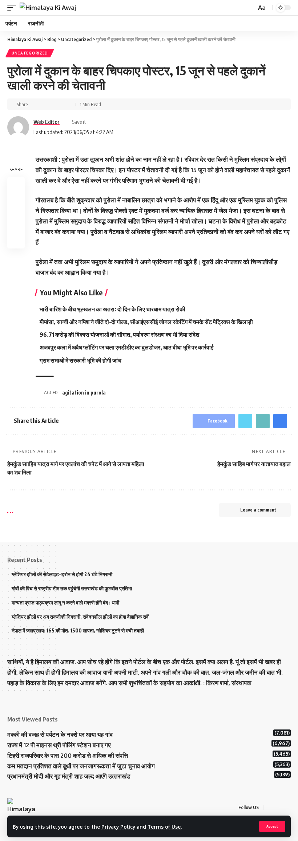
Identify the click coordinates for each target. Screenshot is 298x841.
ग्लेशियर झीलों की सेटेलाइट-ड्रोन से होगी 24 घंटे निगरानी (62, 574)
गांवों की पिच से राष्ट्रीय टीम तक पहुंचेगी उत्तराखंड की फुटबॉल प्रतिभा (72, 588)
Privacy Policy (118, 827)
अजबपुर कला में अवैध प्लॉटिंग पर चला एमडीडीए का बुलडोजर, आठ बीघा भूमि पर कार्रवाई (126, 347)
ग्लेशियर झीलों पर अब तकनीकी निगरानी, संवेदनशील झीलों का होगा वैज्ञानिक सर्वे (80, 617)
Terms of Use (164, 827)
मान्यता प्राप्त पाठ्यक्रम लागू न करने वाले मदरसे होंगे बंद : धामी (65, 602)
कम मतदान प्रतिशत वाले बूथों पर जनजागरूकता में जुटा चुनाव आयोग (81, 766)
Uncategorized (30, 53)
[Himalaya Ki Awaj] (48, 7)
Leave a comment (258, 510)
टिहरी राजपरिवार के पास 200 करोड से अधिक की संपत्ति (67, 755)
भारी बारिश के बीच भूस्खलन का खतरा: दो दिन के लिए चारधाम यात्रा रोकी (113, 309)
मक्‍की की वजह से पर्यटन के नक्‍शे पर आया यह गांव (60, 734)
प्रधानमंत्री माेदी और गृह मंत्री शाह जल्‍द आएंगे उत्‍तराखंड (68, 776)
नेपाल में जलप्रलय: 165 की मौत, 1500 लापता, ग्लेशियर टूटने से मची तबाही (78, 630)
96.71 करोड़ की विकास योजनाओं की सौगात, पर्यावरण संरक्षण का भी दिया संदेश (119, 334)
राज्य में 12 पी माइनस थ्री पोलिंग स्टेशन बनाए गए (58, 745)
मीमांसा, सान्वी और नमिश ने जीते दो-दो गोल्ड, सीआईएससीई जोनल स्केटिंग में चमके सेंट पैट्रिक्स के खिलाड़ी (146, 322)
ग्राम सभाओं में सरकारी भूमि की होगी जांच (81, 360)
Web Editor (46, 121)
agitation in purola (84, 392)
